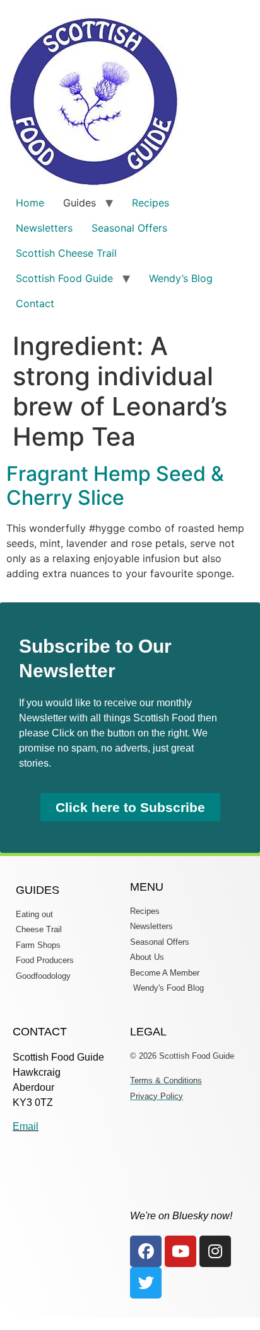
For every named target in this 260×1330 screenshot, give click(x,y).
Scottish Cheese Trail (66, 253)
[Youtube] (180, 1251)
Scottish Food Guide (64, 278)
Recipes (150, 202)
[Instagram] (215, 1251)
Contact (35, 303)
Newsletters (44, 228)
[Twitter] (146, 1283)
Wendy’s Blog (181, 278)
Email (25, 1126)
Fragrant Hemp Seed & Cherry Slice (115, 485)
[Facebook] (146, 1251)
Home (30, 202)
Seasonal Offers (129, 228)
